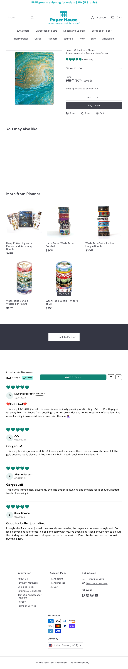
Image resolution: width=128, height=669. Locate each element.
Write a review (73, 377)
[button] (74, 59)
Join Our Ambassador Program (30, 596)
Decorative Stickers (74, 30)
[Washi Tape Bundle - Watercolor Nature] (24, 286)
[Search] (32, 17)
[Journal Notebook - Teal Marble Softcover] (14, 159)
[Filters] (111, 377)
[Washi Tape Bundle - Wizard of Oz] (64, 286)
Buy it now (94, 105)
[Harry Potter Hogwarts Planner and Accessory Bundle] (24, 230)
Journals (68, 38)
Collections (79, 50)
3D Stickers (23, 30)
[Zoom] (34, 78)
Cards (37, 38)
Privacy (22, 601)
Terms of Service (27, 605)
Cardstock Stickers (46, 30)
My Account (56, 578)
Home (69, 50)
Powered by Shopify (80, 662)
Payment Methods (28, 582)
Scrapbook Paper (101, 30)
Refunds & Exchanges (29, 590)
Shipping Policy (26, 586)
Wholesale (108, 38)
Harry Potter (21, 38)
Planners (52, 38)
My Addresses (57, 582)
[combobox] (21, 17)
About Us (23, 578)
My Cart (54, 586)
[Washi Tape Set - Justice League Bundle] (103, 228)
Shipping (70, 88)
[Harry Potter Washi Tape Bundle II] (64, 228)
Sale (93, 38)
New (82, 38)
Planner (92, 50)
